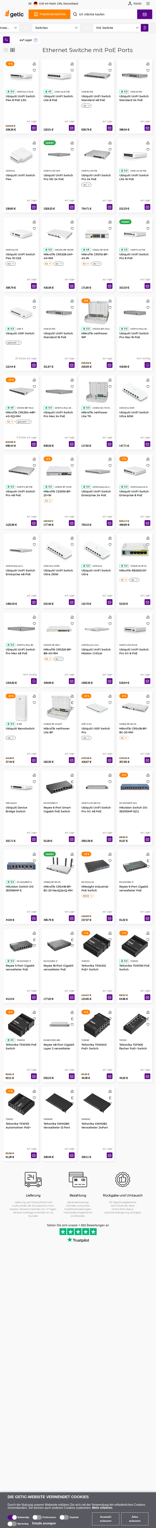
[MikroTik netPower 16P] (96, 312)
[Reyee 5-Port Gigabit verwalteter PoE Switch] (21, 945)
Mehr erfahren (102, 1507)
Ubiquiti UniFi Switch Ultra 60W (134, 414)
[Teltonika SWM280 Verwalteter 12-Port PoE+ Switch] (59, 1103)
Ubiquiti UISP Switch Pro (95, 730)
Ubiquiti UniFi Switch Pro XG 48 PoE (96, 809)
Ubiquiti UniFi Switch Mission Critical (96, 651)
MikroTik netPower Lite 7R (94, 414)
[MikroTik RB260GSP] (134, 550)
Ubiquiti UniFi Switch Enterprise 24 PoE (96, 493)
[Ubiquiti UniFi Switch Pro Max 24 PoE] (59, 391)
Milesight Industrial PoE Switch (94, 888)
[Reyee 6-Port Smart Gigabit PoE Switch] (59, 787)
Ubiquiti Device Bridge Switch (16, 809)
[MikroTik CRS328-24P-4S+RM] (59, 233)
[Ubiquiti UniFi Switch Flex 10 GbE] (21, 233)
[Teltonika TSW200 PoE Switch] (21, 1024)
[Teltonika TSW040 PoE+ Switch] (96, 1024)
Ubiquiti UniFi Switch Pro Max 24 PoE (58, 414)
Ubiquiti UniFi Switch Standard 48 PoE (96, 98)
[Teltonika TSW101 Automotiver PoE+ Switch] (21, 1103)
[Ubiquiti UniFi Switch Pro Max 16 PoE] (134, 312)
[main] (15, 14)
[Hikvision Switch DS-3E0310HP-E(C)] (134, 787)
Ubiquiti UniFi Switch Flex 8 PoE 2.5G (20, 98)
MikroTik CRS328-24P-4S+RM (58, 256)
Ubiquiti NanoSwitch (20, 728)
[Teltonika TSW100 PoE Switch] (134, 945)
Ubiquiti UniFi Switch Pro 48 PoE (20, 493)
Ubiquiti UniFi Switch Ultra (96, 572)
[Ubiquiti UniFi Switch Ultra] (96, 550)
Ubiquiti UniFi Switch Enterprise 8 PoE (134, 493)
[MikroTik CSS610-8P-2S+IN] (59, 471)
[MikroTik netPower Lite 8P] (59, 708)
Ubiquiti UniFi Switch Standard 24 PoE (134, 98)
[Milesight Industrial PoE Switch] (96, 866)
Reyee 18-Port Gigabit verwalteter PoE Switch (58, 969)
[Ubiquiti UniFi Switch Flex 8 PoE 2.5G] (21, 75)
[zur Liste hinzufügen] (34, 70)
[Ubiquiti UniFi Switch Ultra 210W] (59, 550)
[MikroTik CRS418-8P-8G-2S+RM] (134, 708)
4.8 (87, 249)
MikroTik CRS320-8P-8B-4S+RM (58, 651)
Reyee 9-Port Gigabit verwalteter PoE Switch (133, 890)
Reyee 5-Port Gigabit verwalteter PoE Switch (20, 969)
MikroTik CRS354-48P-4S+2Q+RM (21, 414)
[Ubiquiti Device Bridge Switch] (21, 787)
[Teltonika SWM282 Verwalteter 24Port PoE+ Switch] (96, 1103)
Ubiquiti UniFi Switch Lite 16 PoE (134, 177)
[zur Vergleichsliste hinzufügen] (34, 63)
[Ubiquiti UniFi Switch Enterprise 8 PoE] (134, 471)
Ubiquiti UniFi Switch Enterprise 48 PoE (20, 572)
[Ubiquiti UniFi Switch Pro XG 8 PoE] (134, 629)
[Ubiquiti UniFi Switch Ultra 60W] (134, 391)
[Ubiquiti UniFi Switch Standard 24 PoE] (134, 75)
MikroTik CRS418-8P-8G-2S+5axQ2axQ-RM (58, 888)
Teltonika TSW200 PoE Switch (21, 1046)
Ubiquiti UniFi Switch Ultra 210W (58, 572)
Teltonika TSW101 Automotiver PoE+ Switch (18, 1127)
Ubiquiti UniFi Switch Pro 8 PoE (134, 256)
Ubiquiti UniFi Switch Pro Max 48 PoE (20, 651)
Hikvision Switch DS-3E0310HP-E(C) (133, 809)
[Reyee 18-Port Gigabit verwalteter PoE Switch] (59, 945)
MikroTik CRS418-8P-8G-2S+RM (133, 730)
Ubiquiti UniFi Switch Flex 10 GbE (20, 256)
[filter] (144, 28)
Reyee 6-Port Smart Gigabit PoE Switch (57, 809)
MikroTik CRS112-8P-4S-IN (94, 256)
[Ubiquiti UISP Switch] (21, 312)
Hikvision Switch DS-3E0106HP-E (20, 888)
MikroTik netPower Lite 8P (57, 730)
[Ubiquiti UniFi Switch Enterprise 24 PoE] (96, 471)
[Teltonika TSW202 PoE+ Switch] (96, 945)
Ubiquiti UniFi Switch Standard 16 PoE (58, 335)
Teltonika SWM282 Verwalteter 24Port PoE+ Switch (94, 1127)
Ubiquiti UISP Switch (20, 333)
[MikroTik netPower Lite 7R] (96, 391)
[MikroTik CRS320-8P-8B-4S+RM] (59, 629)
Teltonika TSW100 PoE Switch (134, 967)
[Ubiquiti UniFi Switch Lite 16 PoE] (134, 154)
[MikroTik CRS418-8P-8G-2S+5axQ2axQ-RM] (59, 866)
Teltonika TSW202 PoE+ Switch (93, 967)
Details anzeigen (44, 1523)
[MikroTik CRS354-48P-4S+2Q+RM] (21, 391)
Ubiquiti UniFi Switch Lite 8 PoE (58, 98)
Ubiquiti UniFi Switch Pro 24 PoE (96, 177)
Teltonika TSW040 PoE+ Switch (94, 1046)
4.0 (12, 1040)
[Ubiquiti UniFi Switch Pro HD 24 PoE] (59, 154)
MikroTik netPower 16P (94, 335)
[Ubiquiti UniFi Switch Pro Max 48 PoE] (21, 629)
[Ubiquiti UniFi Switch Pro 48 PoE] (21, 471)
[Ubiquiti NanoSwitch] (21, 708)
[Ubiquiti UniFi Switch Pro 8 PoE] (134, 233)
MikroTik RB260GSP (132, 570)
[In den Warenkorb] (34, 128)
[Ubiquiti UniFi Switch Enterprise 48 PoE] (21, 550)
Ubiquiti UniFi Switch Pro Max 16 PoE (134, 335)
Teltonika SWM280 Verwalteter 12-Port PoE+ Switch (57, 1127)
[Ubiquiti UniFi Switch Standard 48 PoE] (96, 75)
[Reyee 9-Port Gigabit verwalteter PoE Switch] (134, 866)
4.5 (50, 91)
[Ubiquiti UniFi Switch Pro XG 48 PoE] (96, 787)
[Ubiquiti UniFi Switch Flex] (21, 154)
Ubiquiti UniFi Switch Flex (20, 177)
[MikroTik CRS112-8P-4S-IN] (96, 233)
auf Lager (26, 40)
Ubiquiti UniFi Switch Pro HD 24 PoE (58, 177)
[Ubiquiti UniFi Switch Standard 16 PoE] (59, 312)
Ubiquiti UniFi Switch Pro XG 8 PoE (134, 651)
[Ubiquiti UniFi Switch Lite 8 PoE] (59, 75)
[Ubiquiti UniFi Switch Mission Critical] (96, 629)
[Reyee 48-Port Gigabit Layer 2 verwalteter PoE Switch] (59, 1024)
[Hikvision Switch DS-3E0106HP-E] (21, 866)
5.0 (12, 91)
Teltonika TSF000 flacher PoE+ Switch (133, 1046)
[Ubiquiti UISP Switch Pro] (96, 708)
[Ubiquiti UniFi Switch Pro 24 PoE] (96, 154)
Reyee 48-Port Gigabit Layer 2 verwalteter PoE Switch (59, 1048)
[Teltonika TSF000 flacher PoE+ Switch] (134, 1024)
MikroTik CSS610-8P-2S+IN (57, 493)
